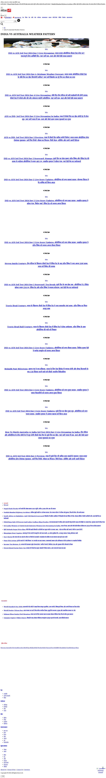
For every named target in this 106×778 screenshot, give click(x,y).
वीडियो (59, 17)
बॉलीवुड (5, 705)
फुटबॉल (5, 722)
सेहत (5, 737)
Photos (6, 765)
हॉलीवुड (5, 707)
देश (23, 17)
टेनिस (5, 720)
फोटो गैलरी (55, 17)
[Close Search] (18, 20)
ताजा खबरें (6, 503)
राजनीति (5, 694)
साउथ (5, 711)
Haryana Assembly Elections (9, 648)
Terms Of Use (11, 770)
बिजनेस (63, 17)
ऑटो (32, 17)
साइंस (5, 752)
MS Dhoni (60, 648)
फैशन (5, 735)
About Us (3, 770)
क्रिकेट (46, 50)
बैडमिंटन (5, 724)
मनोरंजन (39, 17)
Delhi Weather (38, 648)
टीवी (5, 709)
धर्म (4, 741)
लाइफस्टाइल (44, 17)
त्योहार (5, 739)
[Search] (15, 21)
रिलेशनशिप (6, 743)
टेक (29, 17)
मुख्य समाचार (69, 17)
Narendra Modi (22, 648)
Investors (27, 770)
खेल (35, 17)
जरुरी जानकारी (7, 696)
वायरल (50, 17)
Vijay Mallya (30, 648)
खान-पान (6, 731)
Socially (18, 18)
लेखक (5, 750)
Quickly (8, 18)
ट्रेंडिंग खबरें (6, 505)
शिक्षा (5, 698)
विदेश (26, 17)
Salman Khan (75, 648)
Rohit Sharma (47, 648)
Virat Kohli (54, 648)
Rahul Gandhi (67, 648)
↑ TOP (2, 776)
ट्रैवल (5, 733)
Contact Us (20, 770)
